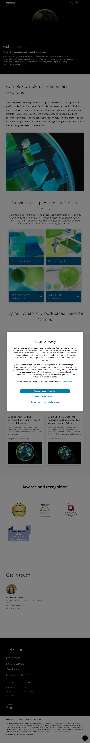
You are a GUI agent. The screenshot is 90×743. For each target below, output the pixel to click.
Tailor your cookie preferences (45, 402)
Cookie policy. (67, 381)
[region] (45, 372)
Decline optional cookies (45, 396)
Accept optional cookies (45, 391)
